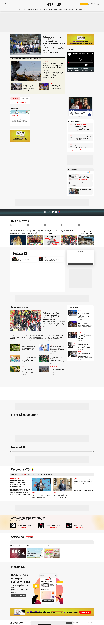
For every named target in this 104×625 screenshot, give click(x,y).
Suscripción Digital (74, 622)
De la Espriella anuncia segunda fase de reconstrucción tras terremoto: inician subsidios (54, 40)
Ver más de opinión (19, 102)
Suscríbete (84, 3)
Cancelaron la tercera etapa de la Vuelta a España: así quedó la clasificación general (56, 337)
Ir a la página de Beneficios (18, 595)
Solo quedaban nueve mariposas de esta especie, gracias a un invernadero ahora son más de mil (29, 370)
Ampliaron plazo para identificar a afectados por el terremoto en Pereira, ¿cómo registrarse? (30, 88)
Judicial (76, 144)
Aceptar (69, 623)
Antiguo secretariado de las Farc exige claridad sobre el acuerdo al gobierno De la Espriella (83, 481)
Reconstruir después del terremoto (26, 59)
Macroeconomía (53, 366)
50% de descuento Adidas (17, 546)
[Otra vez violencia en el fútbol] (69, 240)
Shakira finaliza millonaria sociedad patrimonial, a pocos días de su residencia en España (17, 232)
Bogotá (51, 345)
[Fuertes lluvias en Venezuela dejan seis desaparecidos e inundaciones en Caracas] (86, 240)
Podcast (46, 257)
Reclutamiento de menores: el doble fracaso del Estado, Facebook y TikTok (18, 483)
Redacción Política (53, 52)
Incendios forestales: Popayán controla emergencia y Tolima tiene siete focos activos (80, 69)
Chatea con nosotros (89, 622)
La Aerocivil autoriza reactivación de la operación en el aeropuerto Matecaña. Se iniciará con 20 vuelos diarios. (53, 74)
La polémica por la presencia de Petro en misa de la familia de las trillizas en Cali (56, 88)
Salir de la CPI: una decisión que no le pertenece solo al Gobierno (83, 491)
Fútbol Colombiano (81, 124)
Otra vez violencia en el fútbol (67, 231)
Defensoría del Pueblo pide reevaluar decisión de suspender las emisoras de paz (83, 147)
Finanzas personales (26, 355)
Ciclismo (50, 334)
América (77, 135)
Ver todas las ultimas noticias (80, 150)
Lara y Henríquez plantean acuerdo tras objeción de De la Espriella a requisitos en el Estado (85, 336)
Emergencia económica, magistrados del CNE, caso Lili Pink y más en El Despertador (51, 232)
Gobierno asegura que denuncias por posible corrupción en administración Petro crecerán (84, 315)
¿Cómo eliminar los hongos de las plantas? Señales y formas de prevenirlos (29, 348)
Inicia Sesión (93, 3)
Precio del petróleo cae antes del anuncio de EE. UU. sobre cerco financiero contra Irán (57, 370)
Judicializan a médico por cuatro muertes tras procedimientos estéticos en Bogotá (57, 349)
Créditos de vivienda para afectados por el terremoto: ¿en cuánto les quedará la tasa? (29, 360)
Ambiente (24, 366)
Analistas (76, 488)
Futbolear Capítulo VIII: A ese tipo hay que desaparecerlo (51, 260)
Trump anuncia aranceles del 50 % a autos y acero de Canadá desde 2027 (83, 138)
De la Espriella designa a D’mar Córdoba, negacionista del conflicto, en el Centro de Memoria (62, 495)
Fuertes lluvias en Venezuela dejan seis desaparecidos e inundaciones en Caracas (85, 232)
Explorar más (23, 527)
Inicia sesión (24, 121)
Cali (51, 83)
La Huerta (24, 345)
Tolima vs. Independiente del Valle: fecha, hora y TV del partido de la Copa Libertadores (35, 232)
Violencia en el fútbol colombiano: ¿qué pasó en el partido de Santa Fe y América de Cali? (83, 129)
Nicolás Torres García (85, 485)
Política (44, 35)
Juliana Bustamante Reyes (87, 494)
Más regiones (45, 61)
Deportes (19, 257)
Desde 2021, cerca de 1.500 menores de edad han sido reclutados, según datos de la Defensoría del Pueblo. (20, 490)
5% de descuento (49, 546)
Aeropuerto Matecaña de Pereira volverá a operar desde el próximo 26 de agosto (53, 66)
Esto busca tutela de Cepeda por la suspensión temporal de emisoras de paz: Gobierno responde (41, 495)
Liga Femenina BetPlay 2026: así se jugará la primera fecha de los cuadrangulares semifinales (57, 360)
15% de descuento (32, 546)
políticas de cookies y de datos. (44, 624)
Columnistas (80, 342)
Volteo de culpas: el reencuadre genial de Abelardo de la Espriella (84, 346)
